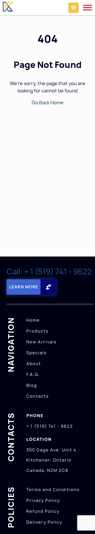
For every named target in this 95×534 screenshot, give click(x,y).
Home (33, 320)
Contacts (37, 396)
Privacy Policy (43, 500)
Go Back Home (47, 102)
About (33, 363)
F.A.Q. (33, 374)
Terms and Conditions (53, 489)
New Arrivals (41, 342)
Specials (36, 352)
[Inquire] (73, 8)
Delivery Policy (44, 522)
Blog (31, 385)
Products (37, 331)
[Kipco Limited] (8, 8)
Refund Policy (43, 511)
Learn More (23, 287)
